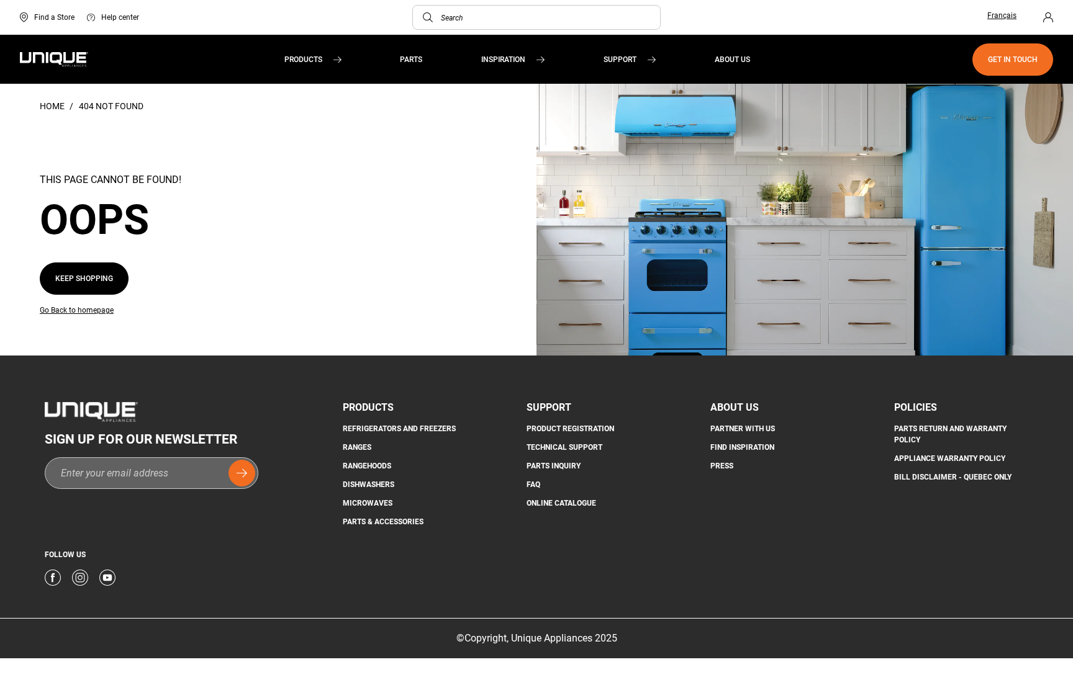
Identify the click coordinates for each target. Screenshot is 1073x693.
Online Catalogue (561, 503)
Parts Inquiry (554, 466)
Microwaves (367, 503)
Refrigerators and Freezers (399, 428)
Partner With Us (742, 428)
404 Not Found (111, 106)
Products (303, 59)
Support (620, 59)
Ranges (357, 447)
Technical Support (564, 447)
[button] (428, 17)
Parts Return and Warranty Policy (950, 434)
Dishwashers (368, 484)
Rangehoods (367, 466)
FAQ (533, 484)
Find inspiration (742, 447)
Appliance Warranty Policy (949, 458)
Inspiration (503, 59)
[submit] (242, 473)
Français (1001, 15)
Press (721, 466)
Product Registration (570, 428)
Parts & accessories (383, 521)
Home (53, 106)
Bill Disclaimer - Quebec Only (953, 477)
